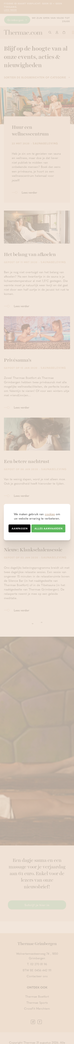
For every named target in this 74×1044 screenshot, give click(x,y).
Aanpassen (20, 528)
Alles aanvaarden (49, 528)
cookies (50, 514)
